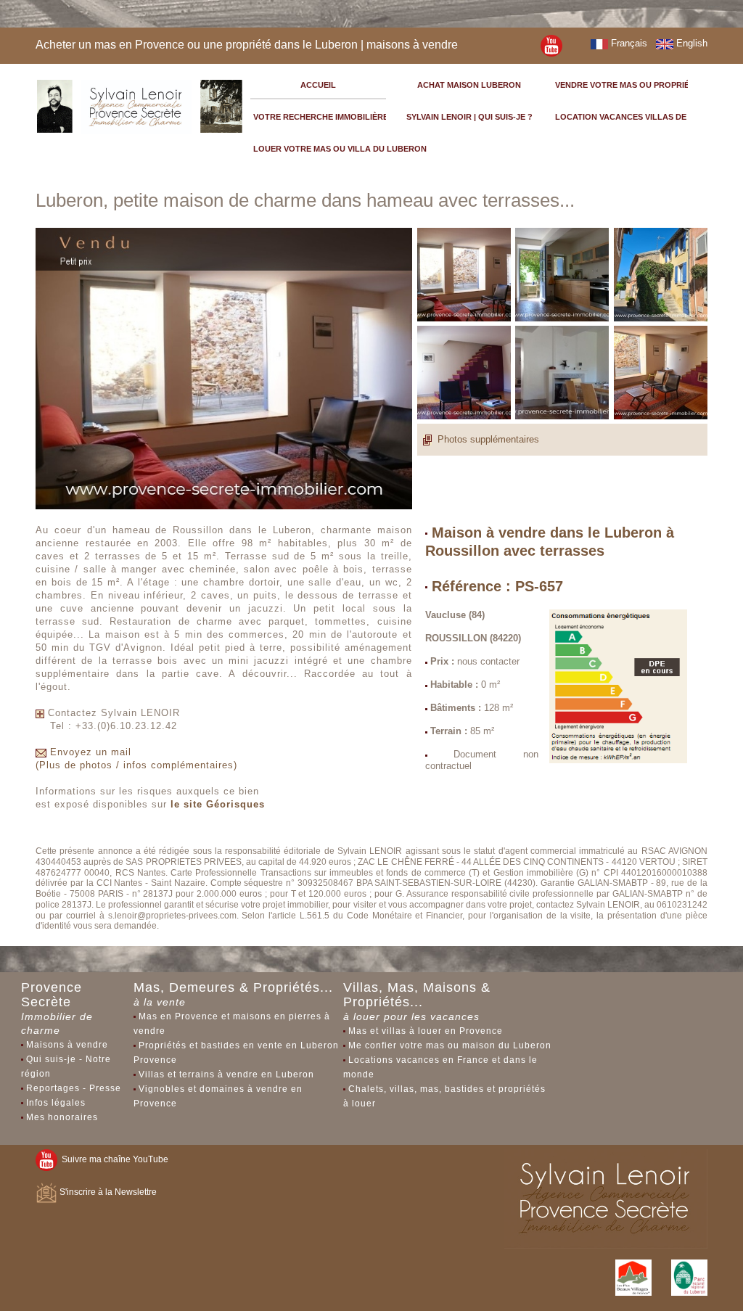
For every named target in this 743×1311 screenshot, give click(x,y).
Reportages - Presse (73, 1088)
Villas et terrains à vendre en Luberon (226, 1074)
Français (627, 43)
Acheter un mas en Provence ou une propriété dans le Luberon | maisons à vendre (247, 44)
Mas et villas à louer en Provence (425, 1031)
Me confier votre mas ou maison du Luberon (449, 1045)
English (690, 43)
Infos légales (56, 1103)
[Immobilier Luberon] (140, 104)
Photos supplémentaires (488, 439)
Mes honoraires (62, 1117)
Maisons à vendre (67, 1045)
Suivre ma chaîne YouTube (112, 1159)
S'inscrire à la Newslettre (107, 1192)
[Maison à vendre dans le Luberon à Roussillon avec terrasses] (551, 44)
